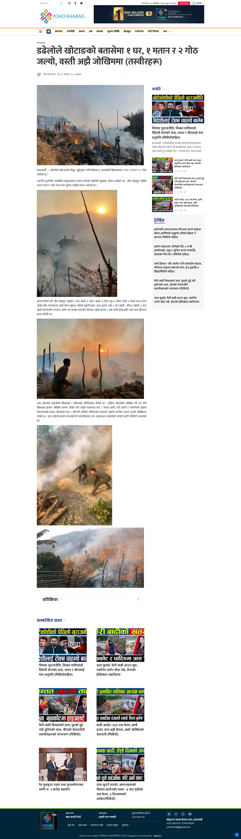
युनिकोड (199, 3)
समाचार (58, 31)
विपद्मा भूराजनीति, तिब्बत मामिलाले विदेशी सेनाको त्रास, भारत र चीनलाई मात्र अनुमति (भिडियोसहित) (61, 670)
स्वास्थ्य (99, 31)
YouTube (184, 3)
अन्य (165, 31)
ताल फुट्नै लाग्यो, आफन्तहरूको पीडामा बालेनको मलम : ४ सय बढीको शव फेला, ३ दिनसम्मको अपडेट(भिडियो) (120, 792)
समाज (82, 31)
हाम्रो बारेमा (82, 825)
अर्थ (90, 31)
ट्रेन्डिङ (159, 220)
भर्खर (157, 89)
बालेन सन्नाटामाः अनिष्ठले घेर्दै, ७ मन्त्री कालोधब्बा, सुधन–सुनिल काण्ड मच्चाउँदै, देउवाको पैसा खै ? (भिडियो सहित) (175, 250)
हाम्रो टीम (71, 825)
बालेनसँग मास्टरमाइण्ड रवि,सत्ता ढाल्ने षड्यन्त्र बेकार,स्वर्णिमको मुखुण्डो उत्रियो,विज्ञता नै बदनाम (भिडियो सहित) (177, 233)
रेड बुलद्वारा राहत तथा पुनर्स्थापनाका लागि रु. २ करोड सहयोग (61, 787)
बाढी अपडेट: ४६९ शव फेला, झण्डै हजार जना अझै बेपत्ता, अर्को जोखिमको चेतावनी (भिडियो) (120, 729)
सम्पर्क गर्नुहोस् (112, 825)
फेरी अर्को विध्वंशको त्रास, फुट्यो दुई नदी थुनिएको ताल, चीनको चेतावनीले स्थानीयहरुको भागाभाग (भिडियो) (62, 729)
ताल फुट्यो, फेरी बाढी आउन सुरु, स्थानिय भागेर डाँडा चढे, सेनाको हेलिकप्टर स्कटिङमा (117, 670)
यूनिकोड (125, 825)
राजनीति (71, 31)
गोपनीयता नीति (97, 825)
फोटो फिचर (153, 31)
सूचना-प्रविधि (113, 31)
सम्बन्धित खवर (49, 620)
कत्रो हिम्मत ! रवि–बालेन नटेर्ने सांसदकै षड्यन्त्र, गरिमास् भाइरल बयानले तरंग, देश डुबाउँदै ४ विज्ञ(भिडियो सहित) (178, 267)
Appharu (158, 836)
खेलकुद (127, 31)
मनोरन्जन (139, 31)
